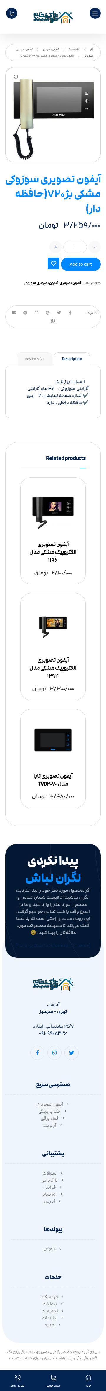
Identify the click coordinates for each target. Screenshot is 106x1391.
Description (72, 359)
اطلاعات (49, 1318)
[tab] (72, 359)
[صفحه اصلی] (91, 50)
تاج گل (49, 1249)
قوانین (49, 1187)
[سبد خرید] (11, 13)
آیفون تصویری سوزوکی (41, 283)
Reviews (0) (34, 359)
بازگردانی (49, 1180)
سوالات (49, 1173)
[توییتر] (71, 1053)
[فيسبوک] (37, 1053)
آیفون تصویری (70, 283)
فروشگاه (49, 1297)
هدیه (49, 1325)
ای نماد (49, 1194)
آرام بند (49, 1125)
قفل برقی (50, 1118)
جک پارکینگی (49, 1111)
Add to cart (81, 264)
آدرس (49, 1201)
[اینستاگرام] (54, 1053)
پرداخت (49, 1304)
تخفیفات (49, 1311)
